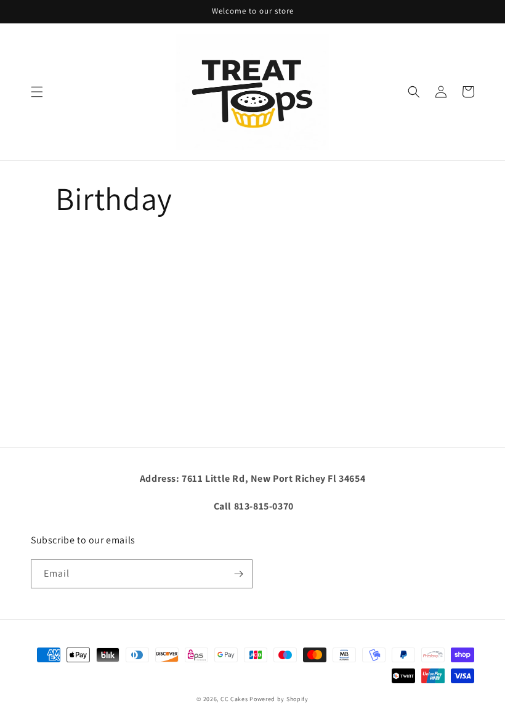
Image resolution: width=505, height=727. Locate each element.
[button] (36, 91)
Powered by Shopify (279, 699)
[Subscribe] (238, 573)
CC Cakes (234, 699)
